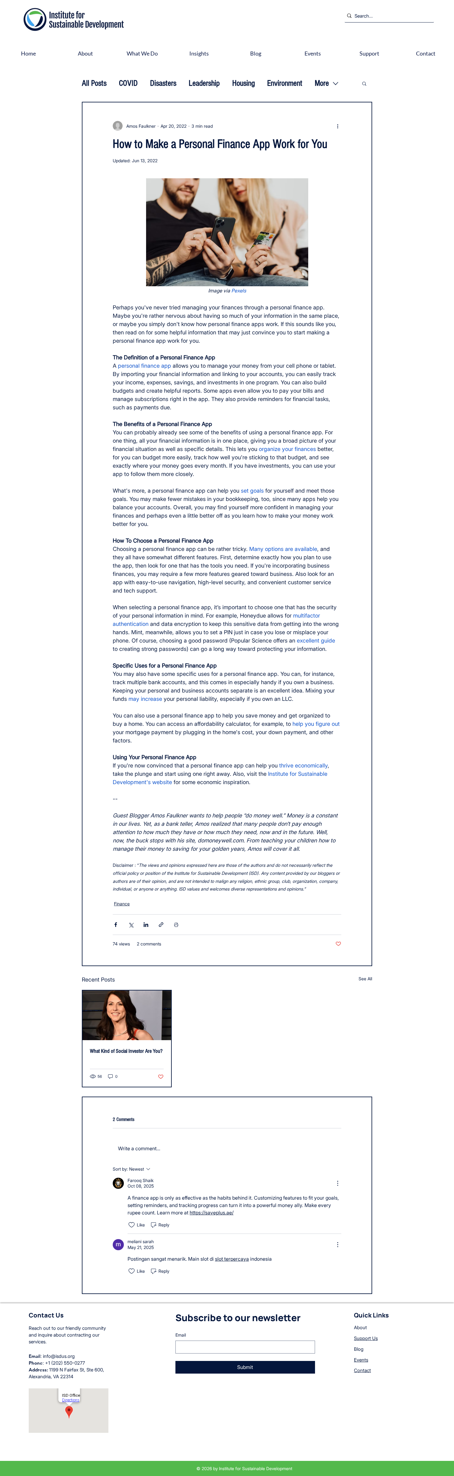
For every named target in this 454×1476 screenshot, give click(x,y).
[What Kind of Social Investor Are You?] (126, 1015)
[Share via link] (161, 925)
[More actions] (337, 126)
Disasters (163, 83)
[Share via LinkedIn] (146, 925)
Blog (359, 1349)
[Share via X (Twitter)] (131, 925)
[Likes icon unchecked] (132, 1225)
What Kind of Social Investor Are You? (126, 1051)
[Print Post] (176, 925)
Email (180, 1334)
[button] (364, 83)
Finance (122, 903)
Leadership (204, 83)
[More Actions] (337, 1183)
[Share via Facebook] (116, 925)
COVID (128, 83)
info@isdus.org (59, 1356)
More (322, 83)
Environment (284, 83)
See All (365, 978)
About (360, 1327)
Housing (243, 83)
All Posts (94, 83)
